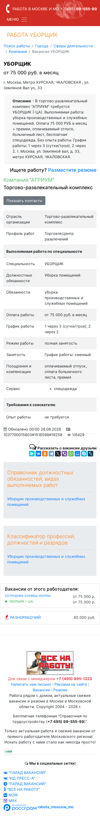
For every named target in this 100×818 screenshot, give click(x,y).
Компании (18, 51)
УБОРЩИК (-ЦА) (21, 601)
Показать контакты (24, 200)
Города (41, 46)
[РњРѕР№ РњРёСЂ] (77, 453)
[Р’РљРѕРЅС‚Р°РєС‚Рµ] (38, 453)
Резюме (60, 690)
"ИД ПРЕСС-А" (21, 778)
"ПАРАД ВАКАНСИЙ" (26, 772)
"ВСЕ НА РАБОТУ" (23, 789)
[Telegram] (51, 453)
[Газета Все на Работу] (50, 662)
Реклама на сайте (70, 684)
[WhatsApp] (71, 453)
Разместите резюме (72, 170)
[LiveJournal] (90, 453)
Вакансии (41, 690)
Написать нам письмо (31, 684)
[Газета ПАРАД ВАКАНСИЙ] (8, 751)
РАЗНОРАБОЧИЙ (25, 617)
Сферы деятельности (73, 46)
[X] (58, 453)
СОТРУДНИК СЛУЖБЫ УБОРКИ (28, 596)
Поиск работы (17, 46)
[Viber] (64, 453)
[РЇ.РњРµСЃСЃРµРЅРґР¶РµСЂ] (32, 453)
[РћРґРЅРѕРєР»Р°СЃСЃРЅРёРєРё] (45, 453)
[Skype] (84, 453)
